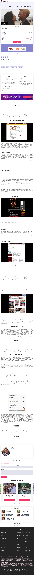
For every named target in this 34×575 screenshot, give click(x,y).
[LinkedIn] (3, 57)
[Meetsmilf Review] (3, 511)
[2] (5, 463)
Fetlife (18, 541)
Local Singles (3, 545)
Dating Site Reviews (9, 569)
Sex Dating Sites (3, 538)
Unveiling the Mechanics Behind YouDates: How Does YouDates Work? (9, 519)
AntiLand (18, 547)
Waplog (18, 553)
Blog (13, 569)
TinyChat (18, 542)
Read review (9, 497)
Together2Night (27, 539)
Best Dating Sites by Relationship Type (7, 65)
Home (4, 569)
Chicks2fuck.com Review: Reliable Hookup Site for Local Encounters (25, 515)
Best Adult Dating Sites (5, 59)
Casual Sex (3, 67)
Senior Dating (3, 542)
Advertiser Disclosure (10, 570)
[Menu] (32, 1)
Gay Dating (2, 535)
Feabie (18, 538)
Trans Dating (3, 547)
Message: (2, 469)
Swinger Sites (20, 67)
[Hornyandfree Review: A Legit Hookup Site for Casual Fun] (3, 515)
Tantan (26, 547)
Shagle (26, 548)
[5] (8, 463)
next (19, 503)
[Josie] (5, 451)
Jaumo (18, 544)
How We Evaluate (17, 569)
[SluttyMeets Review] (18, 511)
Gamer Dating (3, 548)
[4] (7, 463)
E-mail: (18, 465)
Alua (26, 541)
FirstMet (26, 544)
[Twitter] (5, 57)
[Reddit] (14, 525)
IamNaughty (27, 551)
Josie (12, 447)
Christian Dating (3, 544)
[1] (4, 463)
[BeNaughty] (11, 49)
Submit (4, 476)
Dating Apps (2, 550)
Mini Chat (26, 542)
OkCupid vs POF (19, 531)
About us (15, 570)
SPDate (26, 538)
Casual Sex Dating (3, 532)
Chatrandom (19, 545)
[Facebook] (1, 57)
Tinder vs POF (27, 531)
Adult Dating (3, 541)
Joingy (18, 551)
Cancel (9, 476)
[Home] (6, 1)
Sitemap (26, 570)
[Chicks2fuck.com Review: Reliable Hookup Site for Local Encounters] (18, 515)
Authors (18, 570)
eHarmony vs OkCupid (20, 535)
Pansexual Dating (3, 539)
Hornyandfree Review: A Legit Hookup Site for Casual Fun (9, 515)
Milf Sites (7, 67)
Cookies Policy (23, 569)
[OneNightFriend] (23, 49)
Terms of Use (28, 569)
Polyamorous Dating (13, 67)
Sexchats (2, 531)
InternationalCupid (28, 535)
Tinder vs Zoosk (27, 532)
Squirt (18, 550)
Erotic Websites (3, 61)
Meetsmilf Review (8, 511)
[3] (6, 463)
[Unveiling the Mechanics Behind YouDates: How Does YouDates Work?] (3, 518)
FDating (26, 545)
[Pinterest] (7, 57)
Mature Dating (27, 550)
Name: (2, 465)
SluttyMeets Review (24, 511)
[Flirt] (17, 49)
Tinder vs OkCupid (20, 532)
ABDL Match (19, 548)
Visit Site (17, 42)
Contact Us (22, 570)
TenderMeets (19, 539)
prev (15, 503)
